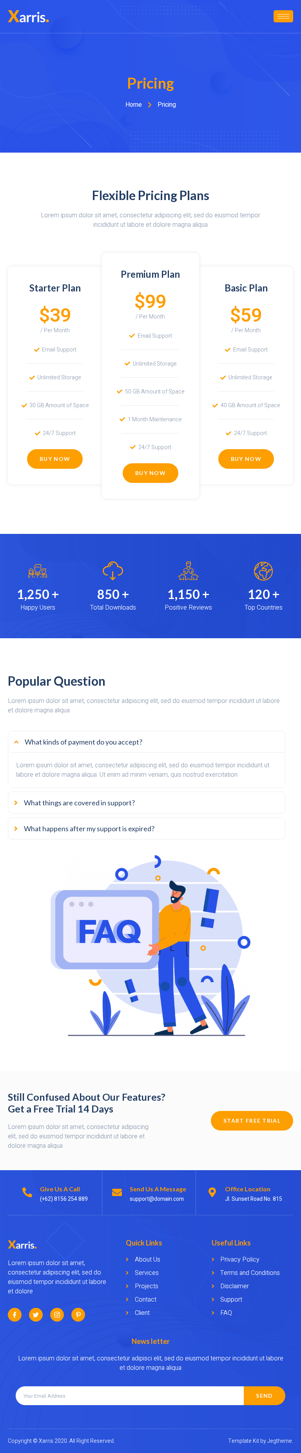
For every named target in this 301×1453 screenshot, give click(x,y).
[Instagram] (57, 1315)
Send (264, 1395)
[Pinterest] (78, 1315)
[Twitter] (36, 1315)
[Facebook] (15, 1315)
